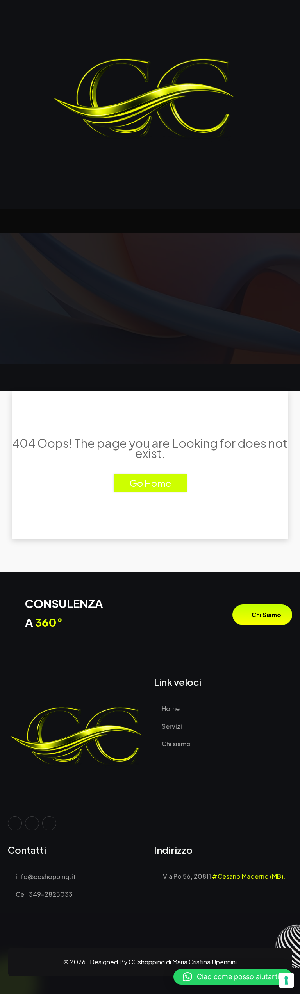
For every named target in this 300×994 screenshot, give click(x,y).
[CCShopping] (150, 105)
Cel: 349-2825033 (43, 894)
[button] (232, 977)
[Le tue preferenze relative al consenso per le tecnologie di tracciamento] (286, 980)
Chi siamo (265, 614)
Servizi (171, 726)
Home (170, 708)
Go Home (150, 483)
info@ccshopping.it (45, 876)
